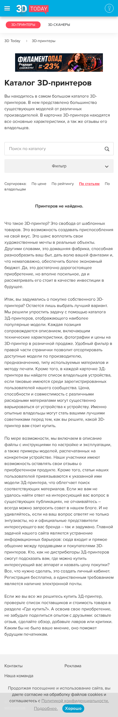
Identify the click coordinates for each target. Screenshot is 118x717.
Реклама (25, 64)
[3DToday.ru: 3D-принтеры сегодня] (32, 10)
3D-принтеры (23, 25)
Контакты (13, 666)
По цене (39, 183)
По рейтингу (63, 183)
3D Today (12, 40)
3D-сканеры (59, 25)
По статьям (89, 183)
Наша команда (18, 676)
